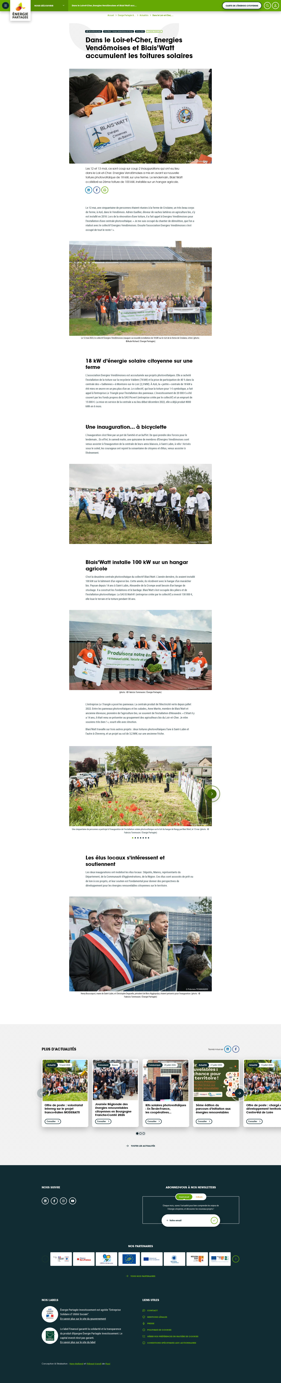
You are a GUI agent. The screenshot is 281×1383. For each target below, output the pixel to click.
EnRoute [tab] (199, 1197)
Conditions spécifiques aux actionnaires (171, 1342)
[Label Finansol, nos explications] (50, 1336)
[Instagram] (63, 1200)
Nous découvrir (43, 5)
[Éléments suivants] (239, 1093)
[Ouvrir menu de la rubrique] (63, 5)
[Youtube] (72, 1200)
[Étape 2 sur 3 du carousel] (140, 1133)
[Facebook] (54, 1200)
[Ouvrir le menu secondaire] (5, 5)
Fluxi (107, 1363)
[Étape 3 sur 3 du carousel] (144, 1133)
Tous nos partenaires (143, 1276)
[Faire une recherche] (267, 5)
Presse (150, 1323)
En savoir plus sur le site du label (77, 1342)
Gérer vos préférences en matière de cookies (172, 1336)
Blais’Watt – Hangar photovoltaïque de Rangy (118, 31)
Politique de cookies (159, 1329)
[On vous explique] (50, 1314)
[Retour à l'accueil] (20, 5)
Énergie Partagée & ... (127, 15)
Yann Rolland (76, 1363)
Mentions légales (157, 1317)
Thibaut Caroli (93, 1363)
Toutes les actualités (143, 1145)
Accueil (111, 15)
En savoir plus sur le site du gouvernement (83, 1318)
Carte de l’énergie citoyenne (242, 5)
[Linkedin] (45, 1200)
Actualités (144, 15)
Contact (152, 1310)
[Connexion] (275, 5)
